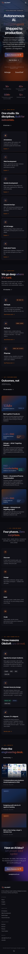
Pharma (3, 928)
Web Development (6, 913)
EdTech (3, 926)
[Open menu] (25, 2)
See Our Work (13, 60)
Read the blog (7, 757)
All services (6, 125)
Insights (3, 902)
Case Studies (4, 931)
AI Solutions (4, 911)
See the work (7, 731)
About (2, 899)
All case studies (7, 389)
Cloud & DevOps (5, 917)
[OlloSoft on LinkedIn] (14, 951)
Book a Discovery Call (13, 55)
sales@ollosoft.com (14, 874)
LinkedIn (3, 940)
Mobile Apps (4, 915)
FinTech (3, 924)
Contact (3, 904)
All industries (6, 289)
